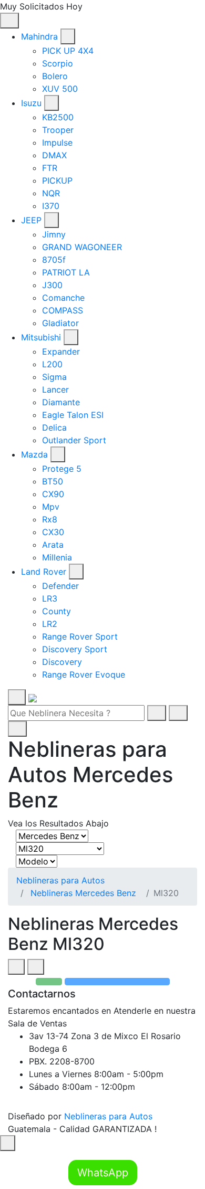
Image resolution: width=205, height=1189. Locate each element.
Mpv (50, 506)
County (56, 611)
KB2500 (58, 117)
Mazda (34, 454)
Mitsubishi (41, 337)
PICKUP (57, 180)
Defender (60, 586)
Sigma (54, 377)
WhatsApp (102, 1172)
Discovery (62, 662)
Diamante (61, 402)
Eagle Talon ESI (73, 415)
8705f (54, 259)
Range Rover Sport (80, 636)
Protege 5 (61, 468)
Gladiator (60, 323)
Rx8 (49, 519)
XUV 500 (60, 88)
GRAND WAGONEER (82, 247)
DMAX (54, 155)
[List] (35, 967)
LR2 (49, 624)
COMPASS (62, 310)
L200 (52, 364)
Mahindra (39, 36)
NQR (51, 193)
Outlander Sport (74, 440)
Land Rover (43, 571)
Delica (54, 427)
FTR (49, 168)
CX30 (53, 532)
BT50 (52, 481)
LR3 (49, 598)
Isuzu (31, 103)
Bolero (55, 76)
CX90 (53, 494)
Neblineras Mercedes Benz (83, 893)
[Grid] (16, 967)
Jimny (54, 234)
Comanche (63, 297)
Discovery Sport (74, 649)
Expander (61, 351)
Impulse (57, 142)
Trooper (58, 130)
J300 (52, 285)
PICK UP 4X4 (68, 50)
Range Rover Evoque (83, 674)
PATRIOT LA (66, 272)
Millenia (57, 557)
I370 (50, 206)
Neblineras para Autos (60, 880)
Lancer (55, 389)
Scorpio (57, 63)
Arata (53, 544)
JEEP (31, 220)
